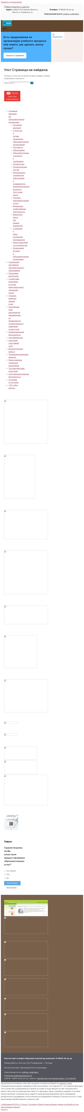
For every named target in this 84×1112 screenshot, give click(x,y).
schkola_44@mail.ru (71, 14)
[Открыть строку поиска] (4, 29)
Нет (8, 874)
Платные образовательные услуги (21, 200)
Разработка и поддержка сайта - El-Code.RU (56, 1078)
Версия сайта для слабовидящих (12, 96)
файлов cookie (66, 1083)
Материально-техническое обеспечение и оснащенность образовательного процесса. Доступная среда (21, 184)
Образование (19, 150)
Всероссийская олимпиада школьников (15, 363)
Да (7, 878)
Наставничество (16, 338)
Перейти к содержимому (11, 2)
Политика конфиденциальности (18, 1076)
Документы (18, 147)
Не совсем (11, 871)
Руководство (18, 164)
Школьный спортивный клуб (14, 343)
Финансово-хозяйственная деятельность (19, 209)
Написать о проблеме (15, 56)
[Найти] (31, 83)
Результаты (11, 887)
